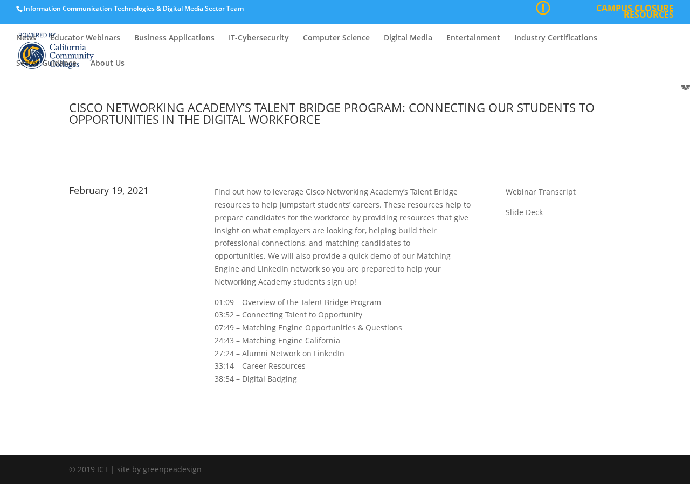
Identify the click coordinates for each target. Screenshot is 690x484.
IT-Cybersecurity (259, 38)
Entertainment (473, 38)
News (26, 38)
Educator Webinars (85, 38)
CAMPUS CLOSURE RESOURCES (635, 12)
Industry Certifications (555, 38)
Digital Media (408, 38)
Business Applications (174, 38)
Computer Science (336, 38)
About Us (108, 63)
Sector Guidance (46, 63)
